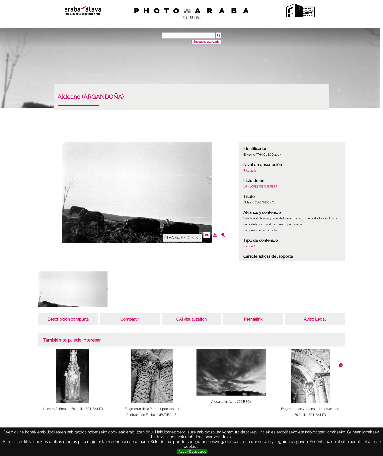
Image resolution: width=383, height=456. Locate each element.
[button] (341, 365)
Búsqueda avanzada (206, 41)
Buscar (218, 35)
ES (191, 18)
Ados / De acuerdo (192, 451)
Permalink (253, 319)
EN (198, 18)
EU (185, 18)
